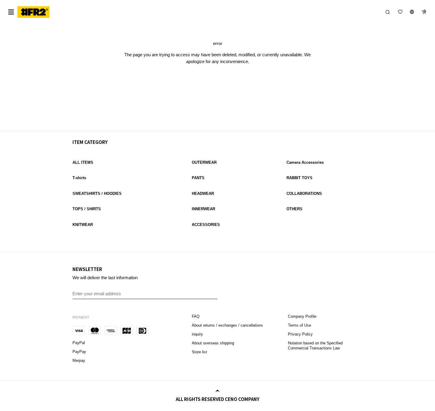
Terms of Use (299, 325)
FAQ (196, 316)
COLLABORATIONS (304, 193)
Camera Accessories (305, 162)
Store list (199, 352)
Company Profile (302, 316)
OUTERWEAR (204, 162)
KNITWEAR (82, 224)
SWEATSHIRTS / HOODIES (97, 193)
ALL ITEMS (82, 162)
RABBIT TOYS (299, 178)
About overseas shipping (213, 343)
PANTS (198, 178)
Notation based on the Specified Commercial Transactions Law (315, 345)
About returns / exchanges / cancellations (227, 325)
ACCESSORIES (206, 224)
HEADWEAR (203, 193)
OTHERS (294, 209)
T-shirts (79, 178)
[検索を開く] (387, 11)
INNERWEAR (203, 209)
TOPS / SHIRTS (86, 209)
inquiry (197, 334)
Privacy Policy (300, 334)
